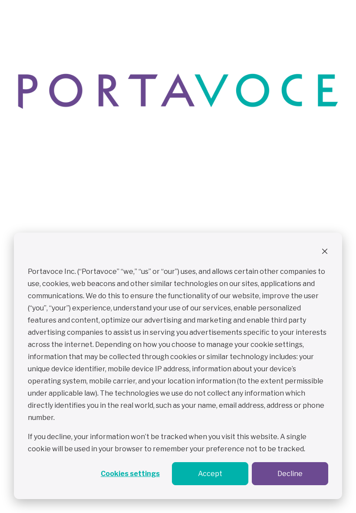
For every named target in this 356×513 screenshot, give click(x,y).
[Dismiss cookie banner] (324, 253)
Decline (290, 474)
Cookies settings (130, 474)
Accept (210, 474)
